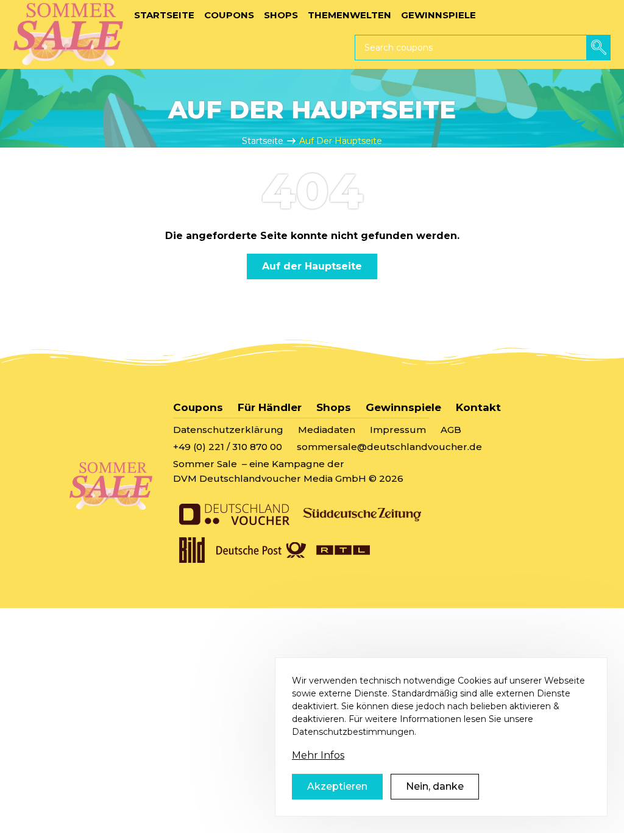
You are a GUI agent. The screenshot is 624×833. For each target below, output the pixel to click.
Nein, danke (435, 786)
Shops (333, 407)
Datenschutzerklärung (228, 429)
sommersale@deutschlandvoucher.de (389, 446)
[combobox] (483, 47)
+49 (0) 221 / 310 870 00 (227, 446)
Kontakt (478, 407)
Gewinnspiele (403, 407)
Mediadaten (326, 429)
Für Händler (270, 407)
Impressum (398, 429)
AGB (451, 429)
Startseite (262, 140)
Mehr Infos (318, 755)
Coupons (198, 407)
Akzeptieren (337, 786)
